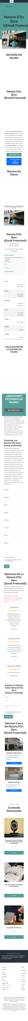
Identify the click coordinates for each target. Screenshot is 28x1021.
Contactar (7, 267)
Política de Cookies (13, 1000)
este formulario (14, 592)
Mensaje (6, 543)
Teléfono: (6, 520)
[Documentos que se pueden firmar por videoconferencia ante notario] (14, 827)
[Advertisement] (14, 74)
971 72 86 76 (8, 262)
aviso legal (13, 559)
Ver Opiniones (14, 763)
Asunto (6, 535)
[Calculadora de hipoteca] (14, 915)
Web (6, 264)
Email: (6, 505)
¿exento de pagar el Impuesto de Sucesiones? (14, 885)
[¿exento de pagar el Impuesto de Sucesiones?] (14, 872)
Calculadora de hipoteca (14, 927)
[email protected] (13, 588)
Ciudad (6, 512)
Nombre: (6, 489)
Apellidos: (7, 497)
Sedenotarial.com (6, 1003)
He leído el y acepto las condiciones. (13, 560)
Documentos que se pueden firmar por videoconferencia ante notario (14, 841)
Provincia (6, 527)
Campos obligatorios (9, 557)
